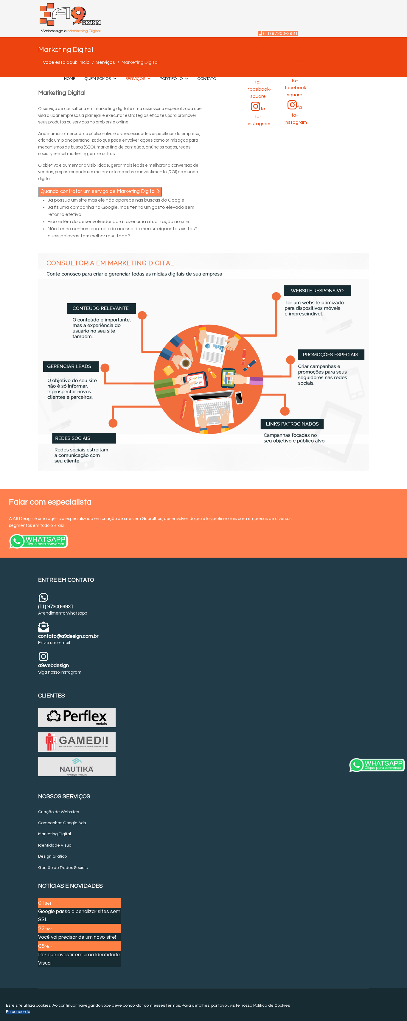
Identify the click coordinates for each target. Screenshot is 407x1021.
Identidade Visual (55, 845)
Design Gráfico (52, 856)
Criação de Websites (58, 812)
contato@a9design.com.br (68, 636)
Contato (206, 79)
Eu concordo (18, 1012)
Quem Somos (97, 79)
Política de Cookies (271, 1005)
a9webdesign (53, 665)
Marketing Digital (54, 834)
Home (69, 79)
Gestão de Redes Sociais (63, 868)
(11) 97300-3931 (280, 33)
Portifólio (171, 79)
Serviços (135, 79)
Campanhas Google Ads (62, 823)
